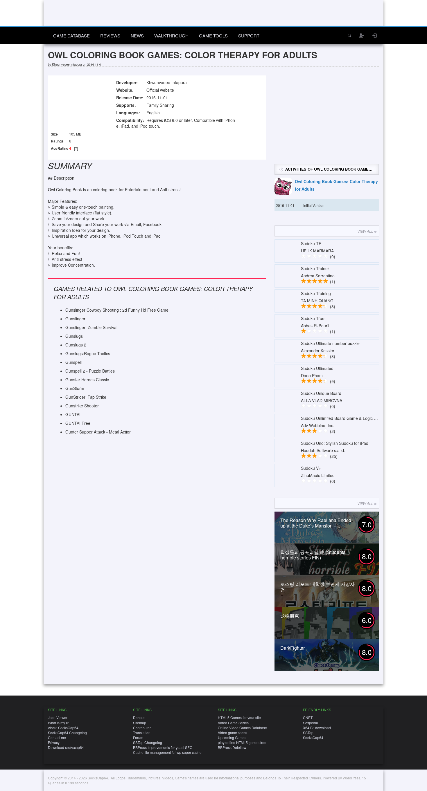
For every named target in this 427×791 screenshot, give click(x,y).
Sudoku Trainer (315, 268)
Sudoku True (312, 318)
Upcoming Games (232, 737)
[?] (76, 148)
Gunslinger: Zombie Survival (91, 327)
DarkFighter (292, 647)
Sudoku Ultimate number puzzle (330, 343)
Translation (141, 732)
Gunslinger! (76, 319)
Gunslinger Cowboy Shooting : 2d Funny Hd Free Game (116, 310)
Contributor (142, 727)
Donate (139, 717)
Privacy (54, 742)
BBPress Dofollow (232, 747)
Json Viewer (57, 717)
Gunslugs (74, 336)
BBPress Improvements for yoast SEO (162, 747)
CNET (308, 717)
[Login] (374, 35)
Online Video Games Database (242, 727)
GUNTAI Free (77, 423)
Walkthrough (171, 35)
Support (248, 35)
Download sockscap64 (66, 747)
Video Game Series (233, 722)
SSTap (308, 732)
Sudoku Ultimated (317, 368)
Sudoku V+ (311, 468)
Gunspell (73, 362)
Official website (160, 90)
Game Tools (213, 35)
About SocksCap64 (63, 727)
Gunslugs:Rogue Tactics (87, 353)
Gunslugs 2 (75, 345)
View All (365, 231)
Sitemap (139, 722)
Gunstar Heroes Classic (87, 379)
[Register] (362, 35)
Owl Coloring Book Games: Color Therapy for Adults (336, 185)
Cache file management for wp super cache (167, 752)
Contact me (57, 737)
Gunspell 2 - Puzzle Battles (90, 371)
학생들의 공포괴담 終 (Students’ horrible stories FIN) (313, 555)
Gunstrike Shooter (82, 406)
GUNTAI (72, 414)
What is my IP (58, 722)
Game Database (71, 35)
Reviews (110, 35)
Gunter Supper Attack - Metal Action (98, 432)
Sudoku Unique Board (321, 393)
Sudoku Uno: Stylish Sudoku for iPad (334, 443)
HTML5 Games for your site (239, 717)
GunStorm (74, 388)
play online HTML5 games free (242, 742)
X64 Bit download (317, 727)
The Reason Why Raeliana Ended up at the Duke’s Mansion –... (315, 523)
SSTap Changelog (147, 742)
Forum (138, 737)
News (137, 35)
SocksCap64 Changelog (67, 732)
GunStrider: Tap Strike (85, 397)
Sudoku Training (316, 293)
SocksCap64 (313, 737)
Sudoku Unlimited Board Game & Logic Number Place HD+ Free (360, 418)
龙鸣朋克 (289, 616)
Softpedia (310, 722)
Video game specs (232, 732)
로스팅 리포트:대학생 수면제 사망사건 (317, 587)
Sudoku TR (311, 243)
